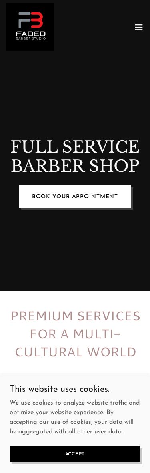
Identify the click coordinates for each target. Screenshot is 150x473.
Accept (75, 453)
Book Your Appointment (75, 197)
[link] (30, 27)
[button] (139, 27)
